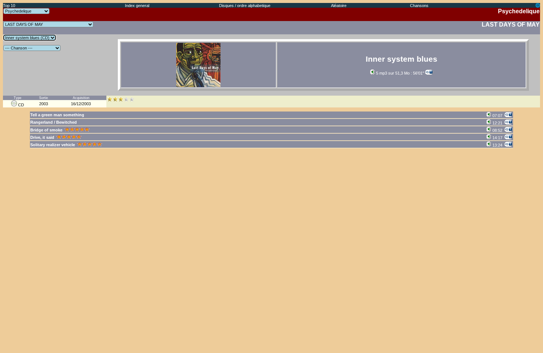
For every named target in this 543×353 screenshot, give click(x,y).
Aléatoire (338, 5)
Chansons (419, 5)
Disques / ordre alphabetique (244, 5)
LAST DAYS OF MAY (511, 24)
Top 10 (9, 5)
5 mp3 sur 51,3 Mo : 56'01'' (399, 73)
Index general (137, 5)
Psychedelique (519, 11)
